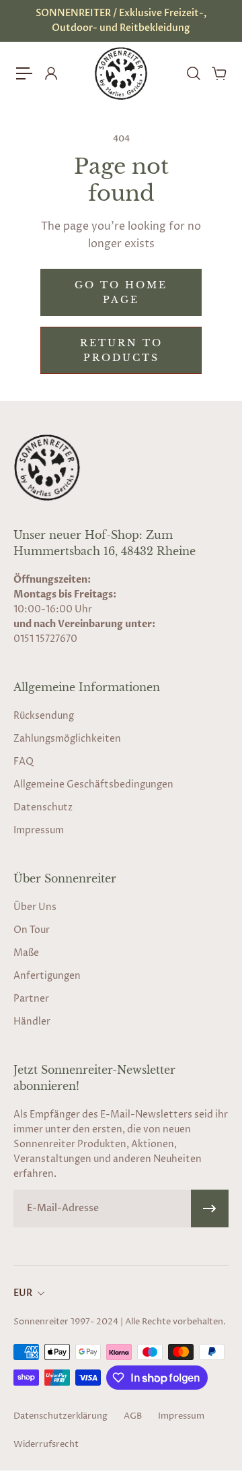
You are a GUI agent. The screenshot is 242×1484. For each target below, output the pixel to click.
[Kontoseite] (50, 73)
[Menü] (24, 73)
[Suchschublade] (193, 73)
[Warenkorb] (218, 73)
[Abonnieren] (210, 1208)
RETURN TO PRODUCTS (121, 350)
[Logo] (121, 73)
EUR (22, 1293)
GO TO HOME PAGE (121, 292)
